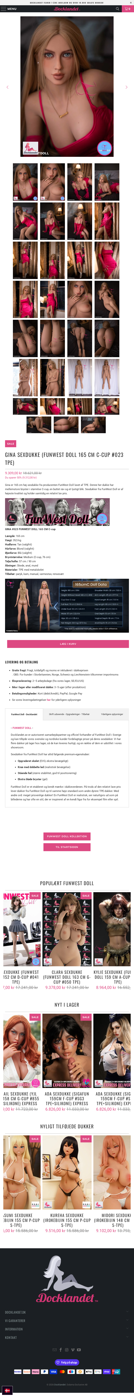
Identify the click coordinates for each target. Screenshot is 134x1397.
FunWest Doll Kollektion (67, 836)
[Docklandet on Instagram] (66, 1350)
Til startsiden (67, 847)
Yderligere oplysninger (112, 714)
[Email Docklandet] (54, 1350)
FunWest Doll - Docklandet (24, 714)
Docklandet (60, 1384)
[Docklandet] (67, 8)
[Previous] (7, 87)
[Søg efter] (117, 8)
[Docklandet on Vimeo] (73, 1350)
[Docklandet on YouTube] (79, 1350)
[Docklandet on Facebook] (60, 1350)
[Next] (126, 87)
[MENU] (2, 8)
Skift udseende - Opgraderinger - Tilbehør (69, 714)
